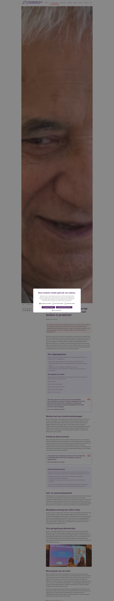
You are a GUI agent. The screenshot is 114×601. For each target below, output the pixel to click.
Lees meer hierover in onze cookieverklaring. (64, 300)
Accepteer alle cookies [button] (48, 307)
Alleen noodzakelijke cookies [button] (64, 307)
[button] (57, 310)
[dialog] (57, 300)
